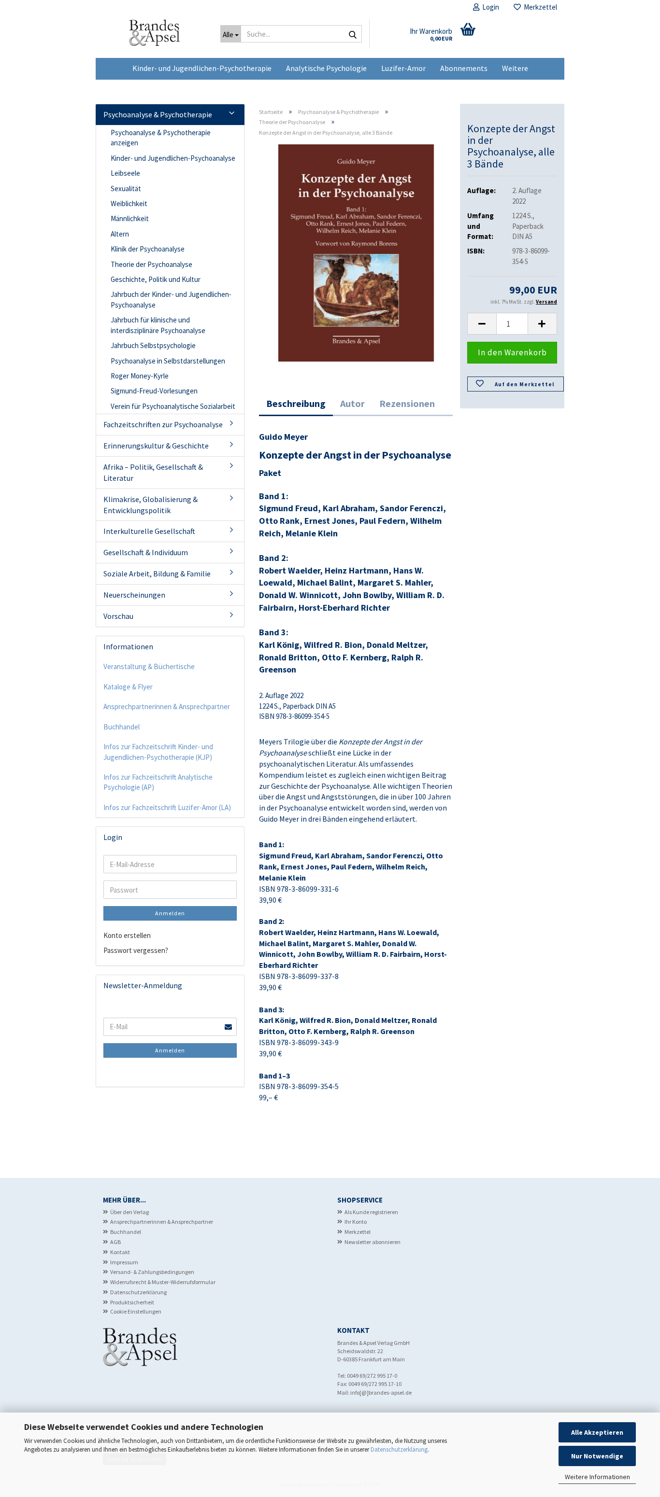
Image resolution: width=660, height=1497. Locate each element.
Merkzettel (539, 7)
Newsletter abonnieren (372, 1241)
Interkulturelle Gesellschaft (149, 531)
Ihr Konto (355, 1221)
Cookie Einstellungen (135, 1311)
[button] (481, 324)
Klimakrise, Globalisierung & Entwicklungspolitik (150, 504)
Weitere (515, 68)
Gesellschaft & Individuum (145, 552)
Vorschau (118, 616)
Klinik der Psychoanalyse (148, 248)
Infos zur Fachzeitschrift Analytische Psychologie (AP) (158, 782)
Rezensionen (407, 403)
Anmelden (170, 913)
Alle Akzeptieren (597, 1432)
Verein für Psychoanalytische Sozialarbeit (173, 406)
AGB (115, 1241)
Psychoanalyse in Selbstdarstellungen (168, 360)
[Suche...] (353, 34)
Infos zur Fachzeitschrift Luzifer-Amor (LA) (167, 807)
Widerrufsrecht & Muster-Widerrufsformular (162, 1282)
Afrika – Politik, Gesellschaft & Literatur (153, 472)
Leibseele (125, 173)
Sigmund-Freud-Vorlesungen (154, 390)
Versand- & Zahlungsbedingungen (152, 1271)
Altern (120, 233)
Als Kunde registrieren (371, 1212)
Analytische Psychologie (326, 68)
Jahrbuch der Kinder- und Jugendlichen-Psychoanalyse (171, 299)
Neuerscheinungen (134, 595)
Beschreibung (296, 403)
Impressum (124, 1262)
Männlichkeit (130, 218)
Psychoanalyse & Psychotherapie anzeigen (161, 137)
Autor (352, 403)
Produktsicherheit (132, 1302)
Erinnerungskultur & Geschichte (156, 445)
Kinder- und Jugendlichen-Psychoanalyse (173, 158)
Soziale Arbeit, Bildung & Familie (157, 573)
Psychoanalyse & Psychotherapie (157, 114)
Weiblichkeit (129, 203)
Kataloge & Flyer (128, 686)
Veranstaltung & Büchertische (149, 666)
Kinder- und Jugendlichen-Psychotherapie (202, 68)
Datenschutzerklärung (399, 1449)
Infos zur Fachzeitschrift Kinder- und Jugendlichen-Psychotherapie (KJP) (158, 751)
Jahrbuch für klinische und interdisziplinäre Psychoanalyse (158, 325)
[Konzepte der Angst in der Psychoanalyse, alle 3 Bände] (355, 252)
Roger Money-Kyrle (140, 375)
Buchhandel (121, 726)
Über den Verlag (129, 1212)
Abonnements (464, 68)
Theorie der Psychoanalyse (151, 264)
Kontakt (120, 1252)
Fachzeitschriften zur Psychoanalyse (163, 424)
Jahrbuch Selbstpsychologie (153, 345)
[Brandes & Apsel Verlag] (154, 36)
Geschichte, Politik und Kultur (156, 279)
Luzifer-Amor (403, 68)
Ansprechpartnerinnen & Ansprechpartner (166, 706)
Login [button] (489, 7)
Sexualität (126, 188)
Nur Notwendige (597, 1456)
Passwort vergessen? (135, 950)
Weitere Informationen (597, 1476)
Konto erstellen (127, 935)
